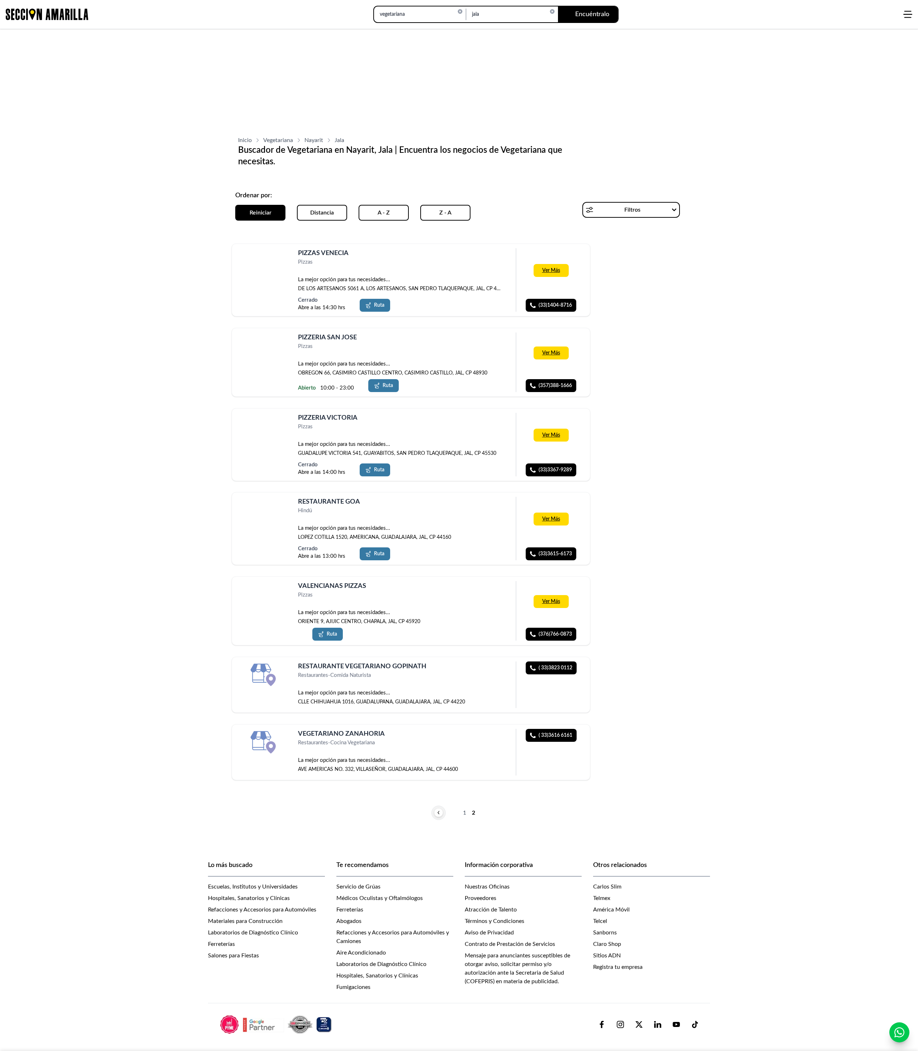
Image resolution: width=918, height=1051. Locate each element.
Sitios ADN (607, 955)
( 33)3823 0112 (555, 667)
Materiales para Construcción (245, 921)
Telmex (601, 898)
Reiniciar (260, 213)
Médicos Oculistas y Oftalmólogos (379, 898)
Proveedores (480, 898)
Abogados (348, 921)
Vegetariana (278, 140)
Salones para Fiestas (233, 955)
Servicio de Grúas (358, 887)
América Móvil (611, 910)
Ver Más (551, 270)
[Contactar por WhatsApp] (899, 1032)
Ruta (379, 305)
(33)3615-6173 (555, 553)
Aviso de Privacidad (489, 932)
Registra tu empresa (618, 967)
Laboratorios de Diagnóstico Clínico (253, 932)
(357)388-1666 (555, 385)
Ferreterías (221, 944)
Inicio (245, 140)
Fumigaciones (353, 987)
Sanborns (605, 932)
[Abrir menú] (907, 14)
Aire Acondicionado (361, 953)
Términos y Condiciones (494, 921)
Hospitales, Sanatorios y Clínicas (249, 898)
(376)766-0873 (555, 634)
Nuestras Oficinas (487, 887)
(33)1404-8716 (555, 305)
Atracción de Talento (491, 910)
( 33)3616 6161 (555, 735)
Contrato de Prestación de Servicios (510, 944)
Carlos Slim (607, 887)
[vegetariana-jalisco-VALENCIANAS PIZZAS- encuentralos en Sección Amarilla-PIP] (264, 594)
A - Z (384, 213)
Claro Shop (607, 944)
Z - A (445, 213)
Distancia (322, 213)
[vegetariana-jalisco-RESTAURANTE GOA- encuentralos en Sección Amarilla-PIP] (264, 510)
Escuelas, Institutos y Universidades (253, 887)
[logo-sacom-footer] (276, 1024)
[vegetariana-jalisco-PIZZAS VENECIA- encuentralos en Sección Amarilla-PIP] (264, 261)
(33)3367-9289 (555, 469)
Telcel (600, 921)
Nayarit (313, 140)
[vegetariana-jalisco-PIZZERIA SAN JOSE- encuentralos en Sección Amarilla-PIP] (264, 346)
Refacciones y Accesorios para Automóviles (262, 910)
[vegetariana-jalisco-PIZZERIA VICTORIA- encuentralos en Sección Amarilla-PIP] (264, 426)
